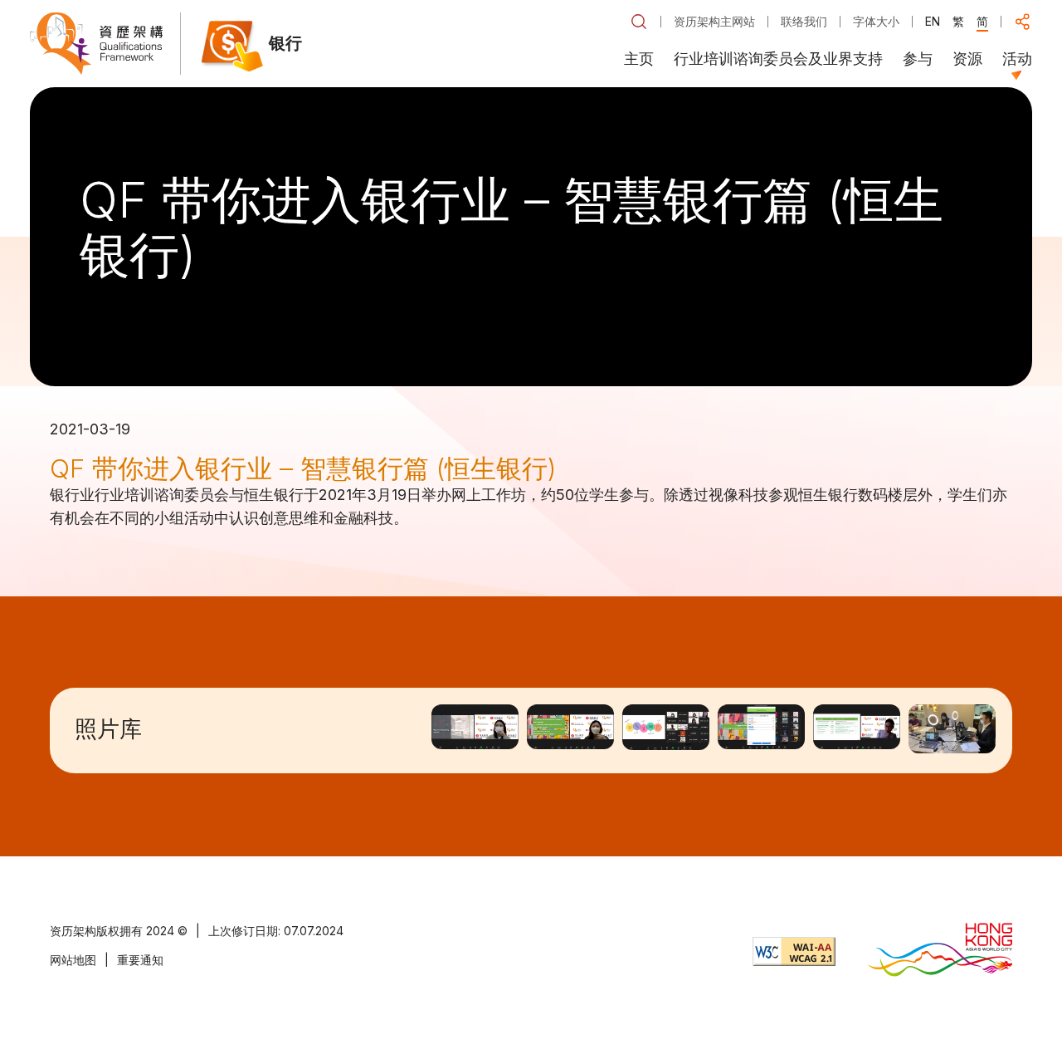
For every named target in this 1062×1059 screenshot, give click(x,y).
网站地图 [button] (73, 960)
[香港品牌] (940, 951)
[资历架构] (96, 43)
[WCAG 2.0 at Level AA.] (794, 951)
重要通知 (140, 960)
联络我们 (804, 21)
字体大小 (876, 21)
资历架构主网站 (714, 21)
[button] (639, 21)
